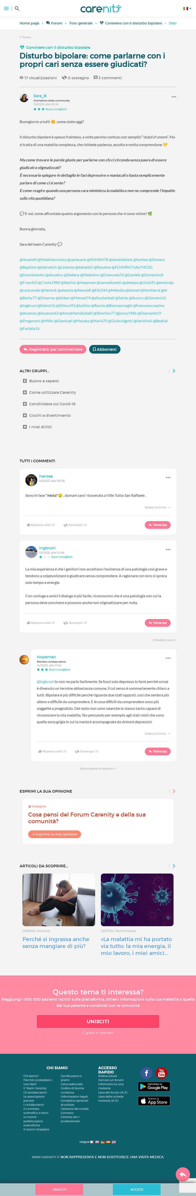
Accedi (136, 1189)
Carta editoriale (72, 1084)
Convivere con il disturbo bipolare (133, 23)
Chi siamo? (31, 1076)
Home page (29, 23)
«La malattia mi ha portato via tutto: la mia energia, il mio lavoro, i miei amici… (136, 946)
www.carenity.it (46, 1157)
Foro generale (81, 23)
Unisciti (98, 1021)
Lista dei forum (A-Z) (112, 1092)
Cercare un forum (111, 1080)
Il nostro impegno (36, 1129)
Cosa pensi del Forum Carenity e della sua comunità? (87, 818)
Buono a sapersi (44, 380)
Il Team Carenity (34, 1088)
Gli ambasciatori (35, 1092)
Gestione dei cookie (75, 1109)
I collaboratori (33, 1104)
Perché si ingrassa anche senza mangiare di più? (55, 942)
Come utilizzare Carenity (52, 392)
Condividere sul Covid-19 (52, 403)
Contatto (67, 1113)
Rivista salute (107, 1076)
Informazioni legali (74, 1096)
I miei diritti (40, 426)
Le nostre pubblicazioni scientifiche (33, 1121)
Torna (26, 37)
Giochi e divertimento (50, 415)
